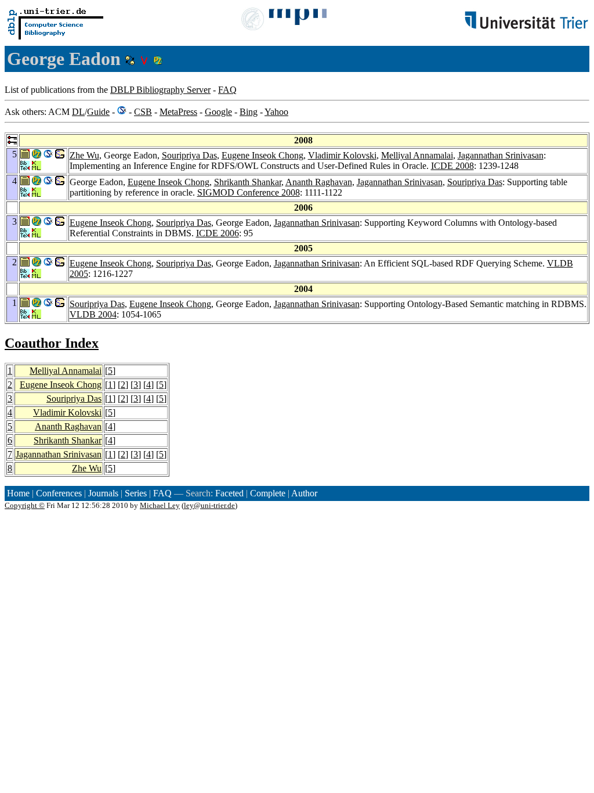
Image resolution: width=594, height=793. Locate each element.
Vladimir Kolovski (342, 155)
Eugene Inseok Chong (262, 155)
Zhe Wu (84, 155)
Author (304, 493)
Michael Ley (160, 505)
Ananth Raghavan (318, 182)
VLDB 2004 (93, 314)
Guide (98, 112)
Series (136, 493)
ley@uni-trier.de (209, 505)
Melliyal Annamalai (417, 155)
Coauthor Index (52, 343)
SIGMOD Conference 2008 (248, 192)
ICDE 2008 (452, 166)
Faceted (229, 493)
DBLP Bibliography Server (160, 90)
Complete (267, 493)
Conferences (59, 493)
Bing (249, 112)
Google (218, 112)
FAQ (227, 90)
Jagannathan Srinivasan (501, 155)
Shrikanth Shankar (247, 182)
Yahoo (276, 112)
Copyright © (25, 505)
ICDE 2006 (217, 233)
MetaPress (178, 112)
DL (78, 112)
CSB (143, 112)
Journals (103, 493)
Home (18, 493)
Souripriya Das (189, 155)
